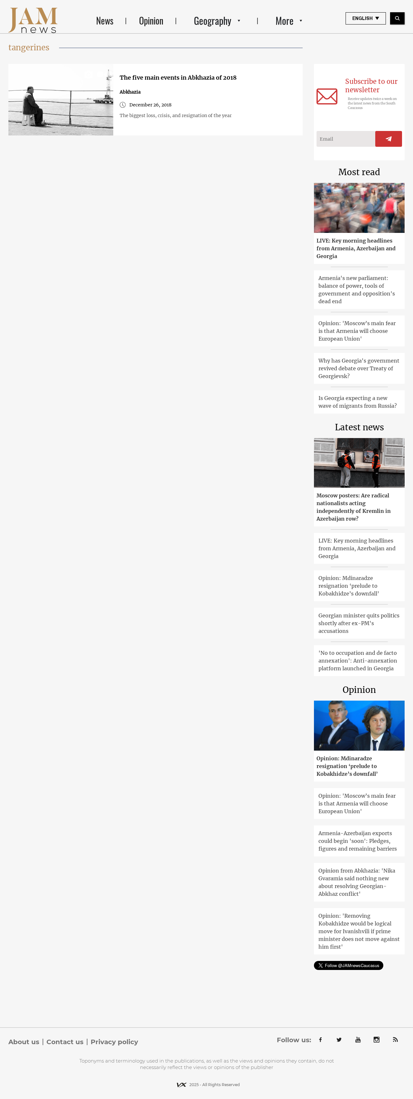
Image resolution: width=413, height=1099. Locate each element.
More (285, 20)
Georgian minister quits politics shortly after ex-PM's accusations (358, 623)
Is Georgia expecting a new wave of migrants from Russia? (357, 402)
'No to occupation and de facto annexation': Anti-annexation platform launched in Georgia (357, 661)
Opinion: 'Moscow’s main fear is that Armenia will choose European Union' (357, 331)
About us (23, 1042)
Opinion (151, 20)
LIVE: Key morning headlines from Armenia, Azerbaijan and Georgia (356, 248)
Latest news (359, 427)
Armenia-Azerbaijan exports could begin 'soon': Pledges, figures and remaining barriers (357, 841)
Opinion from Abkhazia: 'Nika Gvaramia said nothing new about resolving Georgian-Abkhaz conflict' (356, 882)
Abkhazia (130, 92)
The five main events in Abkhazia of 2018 (178, 77)
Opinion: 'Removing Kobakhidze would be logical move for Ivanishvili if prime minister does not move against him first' (359, 931)
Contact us (65, 1042)
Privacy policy (114, 1042)
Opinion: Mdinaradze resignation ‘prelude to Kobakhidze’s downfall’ (348, 586)
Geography (212, 20)
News (104, 20)
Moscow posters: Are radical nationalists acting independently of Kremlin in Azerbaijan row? (354, 507)
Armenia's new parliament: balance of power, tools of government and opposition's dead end (356, 290)
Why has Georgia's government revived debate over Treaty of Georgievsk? (358, 368)
